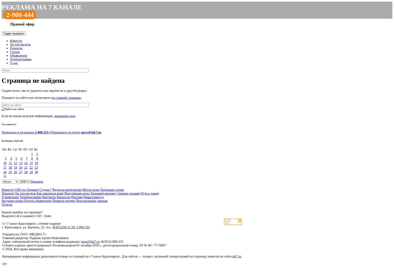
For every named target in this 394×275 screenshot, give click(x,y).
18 (10, 167)
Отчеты (7, 204)
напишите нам (64, 116)
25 (10, 172)
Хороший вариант (103, 193)
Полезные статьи (112, 189)
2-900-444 (20, 14)
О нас (14, 63)
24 (5, 172)
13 (20, 163)
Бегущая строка (12, 201)
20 (20, 167)
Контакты (49, 197)
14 (25, 163)
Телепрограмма (20, 59)
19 (15, 167)
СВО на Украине (26, 189)
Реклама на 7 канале (42, 7)
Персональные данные (92, 201)
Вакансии (63, 197)
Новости (16, 41)
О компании (10, 197)
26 (15, 172)
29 (31, 172)
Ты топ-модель (20, 44)
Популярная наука (77, 193)
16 (36, 163)
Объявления (18, 55)
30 (36, 172)
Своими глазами (128, 193)
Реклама (77, 197)
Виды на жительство (67, 189)
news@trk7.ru (90, 241)
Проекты (16, 48)
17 (5, 167)
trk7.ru (237, 256)
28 (25, 172)
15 (31, 163)
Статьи (15, 52)
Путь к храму (150, 193)
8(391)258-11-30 (64, 227)
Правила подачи (63, 201)
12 (15, 163)
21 (25, 167)
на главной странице (66, 97)
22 (31, 167)
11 (10, 163)
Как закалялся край (50, 193)
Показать (36, 181)
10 (5, 163)
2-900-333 (83, 227)
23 (36, 167)
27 (20, 172)
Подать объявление (37, 201)
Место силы (90, 189)
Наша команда (94, 197)
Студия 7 (45, 189)
